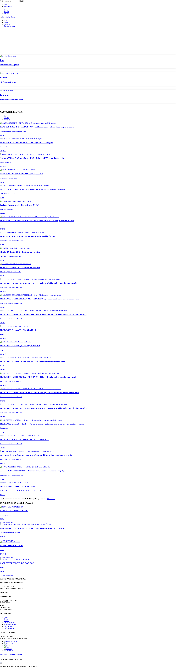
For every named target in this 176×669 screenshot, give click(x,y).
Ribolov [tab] (6, 118)
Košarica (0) (8, 6)
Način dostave (8, 626)
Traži (21, 1)
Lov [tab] (5, 116)
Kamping (7, 24)
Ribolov (6, 22)
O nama (6, 10)
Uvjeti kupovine (9, 622)
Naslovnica (7, 617)
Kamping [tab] (7, 119)
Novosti (6, 12)
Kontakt (6, 13)
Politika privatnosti (10, 624)
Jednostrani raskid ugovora (11, 654)
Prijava (6, 4)
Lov (5, 20)
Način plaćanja (9, 628)
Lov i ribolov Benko (8, 17)
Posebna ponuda (9, 26)
